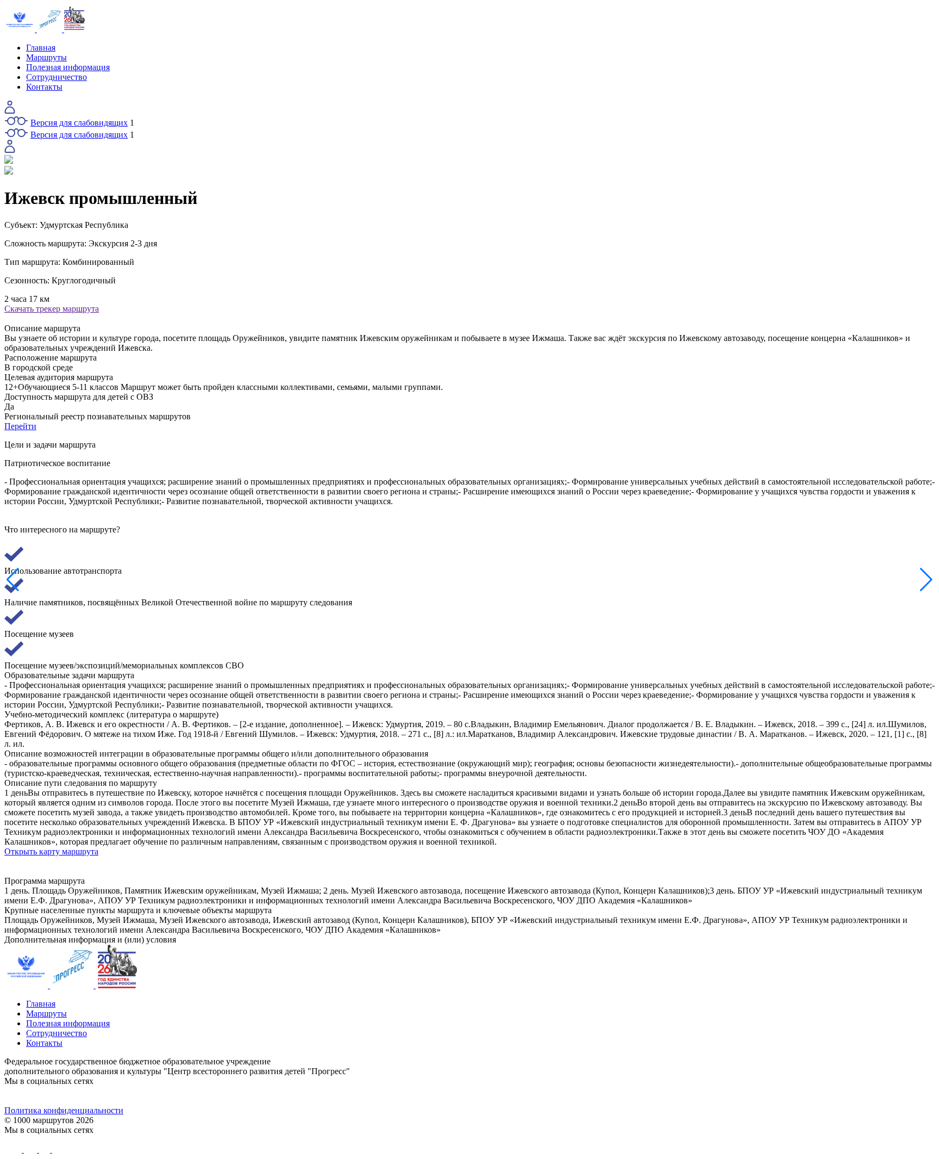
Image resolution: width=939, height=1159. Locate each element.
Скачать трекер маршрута (51, 308)
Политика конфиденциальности (63, 1110)
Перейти (20, 426)
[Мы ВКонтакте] (120, 1096)
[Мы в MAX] (585, 1096)
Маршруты (46, 57)
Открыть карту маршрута (51, 851)
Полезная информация (68, 67)
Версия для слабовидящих (79, 122)
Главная (40, 47)
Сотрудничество (56, 77)
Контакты (44, 86)
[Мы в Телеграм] (353, 1096)
